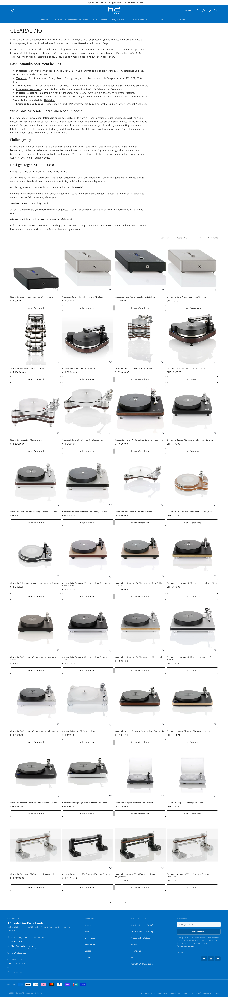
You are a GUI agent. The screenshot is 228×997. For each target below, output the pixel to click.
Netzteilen (49, 100)
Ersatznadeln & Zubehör (30, 103)
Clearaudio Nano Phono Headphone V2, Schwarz (135, 297)
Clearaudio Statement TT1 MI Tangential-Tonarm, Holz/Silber (188, 875)
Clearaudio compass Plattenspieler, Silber (185, 802)
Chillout (88, 957)
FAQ (132, 957)
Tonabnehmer (24, 85)
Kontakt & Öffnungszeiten (142, 964)
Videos (88, 951)
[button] (13, 11)
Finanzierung (137, 951)
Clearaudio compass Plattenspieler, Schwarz (134, 802)
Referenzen (90, 944)
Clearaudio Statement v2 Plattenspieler (27, 368)
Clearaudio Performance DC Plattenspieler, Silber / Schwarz (189, 658)
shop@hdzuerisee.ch (19, 953)
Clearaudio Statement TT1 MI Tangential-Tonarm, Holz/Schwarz (136, 875)
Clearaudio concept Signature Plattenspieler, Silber (84, 802)
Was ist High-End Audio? (142, 925)
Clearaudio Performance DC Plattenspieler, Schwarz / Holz (192, 583)
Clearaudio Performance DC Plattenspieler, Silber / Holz (139, 657)
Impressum (162, 993)
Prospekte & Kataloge (140, 938)
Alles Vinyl (62, 132)
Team (87, 931)
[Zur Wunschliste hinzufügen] (58, 290)
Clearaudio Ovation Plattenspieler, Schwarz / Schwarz (190, 440)
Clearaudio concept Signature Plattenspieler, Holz (188, 731)
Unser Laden (90, 938)
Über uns (89, 925)
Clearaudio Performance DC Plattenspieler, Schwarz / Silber (85, 658)
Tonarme (21, 78)
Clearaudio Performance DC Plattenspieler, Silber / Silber (35, 731)
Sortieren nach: (167, 237)
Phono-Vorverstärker (28, 89)
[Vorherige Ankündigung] (11, 2)
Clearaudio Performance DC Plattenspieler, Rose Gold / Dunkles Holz (86, 584)
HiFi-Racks (21, 132)
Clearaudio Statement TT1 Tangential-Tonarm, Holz (32, 874)
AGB (180, 993)
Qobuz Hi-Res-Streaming (142, 931)
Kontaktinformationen (212, 993)
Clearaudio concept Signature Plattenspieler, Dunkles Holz (140, 731)
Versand (172, 993)
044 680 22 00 (16, 941)
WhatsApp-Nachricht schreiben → (25, 946)
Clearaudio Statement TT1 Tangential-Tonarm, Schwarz (86, 874)
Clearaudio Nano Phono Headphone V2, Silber (187, 297)
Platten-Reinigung (27, 92)
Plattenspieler (24, 70)
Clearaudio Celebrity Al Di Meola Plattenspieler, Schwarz (34, 583)
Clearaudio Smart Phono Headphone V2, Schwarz (31, 297)
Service (134, 944)
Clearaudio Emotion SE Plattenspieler (78, 731)
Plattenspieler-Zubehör (29, 96)
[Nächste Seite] (133, 902)
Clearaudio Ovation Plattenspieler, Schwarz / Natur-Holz (139, 440)
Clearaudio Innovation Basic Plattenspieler (133, 511)
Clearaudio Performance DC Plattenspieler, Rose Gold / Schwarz (138, 584)
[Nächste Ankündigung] (217, 2)
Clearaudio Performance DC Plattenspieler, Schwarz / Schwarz (33, 658)
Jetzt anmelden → (199, 932)
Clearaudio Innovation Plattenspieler (26, 440)
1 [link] (95, 902)
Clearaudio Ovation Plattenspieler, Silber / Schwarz (84, 511)
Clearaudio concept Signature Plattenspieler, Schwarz (33, 802)
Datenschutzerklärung (185, 946)
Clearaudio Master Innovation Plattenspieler (134, 368)
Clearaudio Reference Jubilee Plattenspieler (186, 368)
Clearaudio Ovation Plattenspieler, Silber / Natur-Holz (33, 511)
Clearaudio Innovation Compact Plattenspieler (82, 440)
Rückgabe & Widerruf (192, 993)
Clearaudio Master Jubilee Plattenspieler (80, 368)
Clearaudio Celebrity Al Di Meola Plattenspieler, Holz (189, 511)
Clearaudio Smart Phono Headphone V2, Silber (82, 297)
